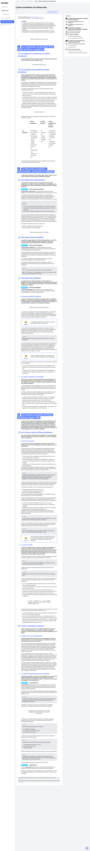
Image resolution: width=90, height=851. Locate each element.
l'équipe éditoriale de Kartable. (33, 16)
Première (23, 1)
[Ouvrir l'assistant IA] (87, 848)
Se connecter (7, 18)
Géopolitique (30, 1)
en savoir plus (21, 781)
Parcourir (6, 10)
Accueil (6, 7)
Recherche (6, 14)
